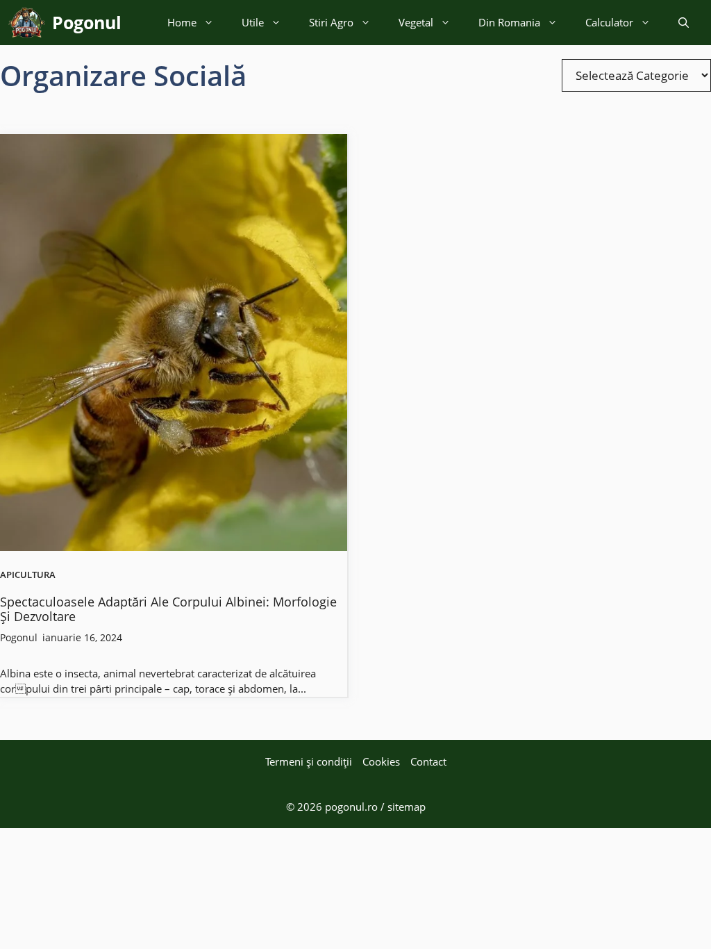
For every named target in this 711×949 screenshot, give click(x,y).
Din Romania (509, 22)
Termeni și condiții (308, 761)
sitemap (406, 807)
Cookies (381, 761)
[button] (683, 22)
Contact (428, 761)
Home (181, 22)
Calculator (609, 22)
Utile (253, 22)
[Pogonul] (26, 22)
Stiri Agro (331, 22)
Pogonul (87, 22)
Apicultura (28, 575)
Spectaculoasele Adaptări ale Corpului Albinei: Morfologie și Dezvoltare (168, 609)
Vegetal (416, 22)
